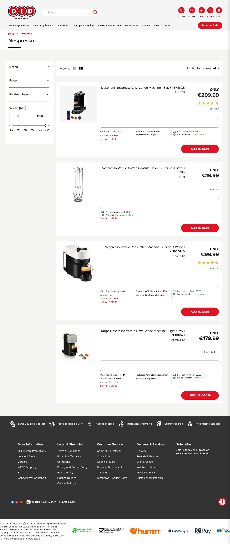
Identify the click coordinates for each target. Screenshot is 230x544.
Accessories (131, 25)
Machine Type (106, 135)
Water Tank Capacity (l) (110, 131)
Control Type (106, 295)
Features (140, 131)
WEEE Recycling (27, 467)
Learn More (199, 134)
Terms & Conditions (68, 451)
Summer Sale (210, 25)
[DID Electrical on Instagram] (17, 503)
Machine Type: (107, 382)
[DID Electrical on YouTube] (21, 503)
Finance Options (66, 478)
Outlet (166, 25)
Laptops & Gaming (83, 25)
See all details (108, 139)
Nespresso (26, 34)
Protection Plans (146, 473)
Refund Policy (65, 473)
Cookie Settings (66, 483)
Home (11, 34)
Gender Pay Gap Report (32, 478)
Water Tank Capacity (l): (111, 374)
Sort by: (201, 68)
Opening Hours (106, 462)
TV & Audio (62, 25)
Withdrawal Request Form (112, 478)
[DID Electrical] (22, 12)
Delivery (141, 451)
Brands (146, 25)
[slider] (11, 125)
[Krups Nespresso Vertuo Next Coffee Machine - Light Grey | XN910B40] (78, 347)
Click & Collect (145, 462)
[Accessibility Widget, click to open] (222, 502)
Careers (22, 462)
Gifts (156, 25)
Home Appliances (19, 25)
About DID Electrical (109, 451)
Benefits (140, 295)
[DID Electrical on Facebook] (12, 503)
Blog (20, 473)
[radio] (74, 68)
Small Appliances (43, 25)
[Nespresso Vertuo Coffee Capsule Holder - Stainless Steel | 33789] (78, 184)
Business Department (109, 467)
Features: (140, 374)
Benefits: (140, 378)
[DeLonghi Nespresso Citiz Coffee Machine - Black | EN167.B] (78, 104)
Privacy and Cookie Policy (72, 467)
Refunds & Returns (147, 456)
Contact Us (103, 456)
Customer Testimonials (150, 478)
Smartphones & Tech (109, 25)
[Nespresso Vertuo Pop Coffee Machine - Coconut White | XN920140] (78, 263)
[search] (95, 12)
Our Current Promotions (32, 451)
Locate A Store (26, 456)
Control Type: (106, 378)
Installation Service (147, 467)
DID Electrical (15, 523)
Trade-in (102, 473)
